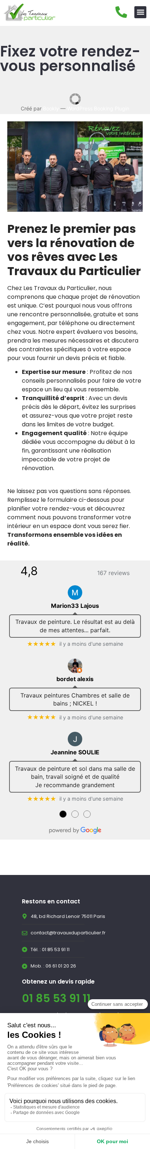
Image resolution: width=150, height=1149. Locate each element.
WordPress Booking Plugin (98, 108)
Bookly (51, 108)
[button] (140, 12)
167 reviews (113, 573)
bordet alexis (75, 679)
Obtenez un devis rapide (58, 981)
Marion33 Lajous (75, 605)
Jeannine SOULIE (75, 752)
